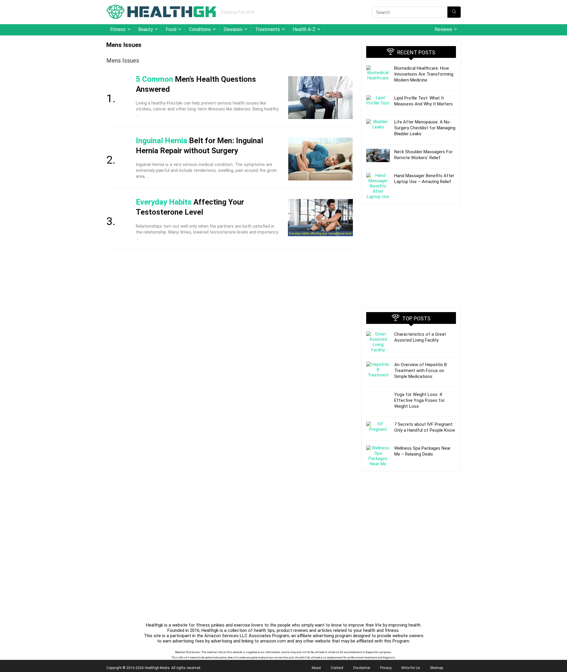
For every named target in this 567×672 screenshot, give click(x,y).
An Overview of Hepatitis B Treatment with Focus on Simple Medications (420, 370)
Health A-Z (304, 29)
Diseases (233, 29)
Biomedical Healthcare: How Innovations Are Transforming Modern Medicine (423, 74)
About (316, 668)
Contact (337, 668)
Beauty (145, 29)
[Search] (454, 12)
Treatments (267, 29)
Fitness (118, 29)
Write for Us (410, 668)
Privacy (386, 668)
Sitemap (436, 668)
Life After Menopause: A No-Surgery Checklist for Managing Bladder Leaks (424, 127)
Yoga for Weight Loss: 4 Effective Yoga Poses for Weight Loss (419, 400)
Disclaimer (361, 668)
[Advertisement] (411, 255)
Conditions (200, 29)
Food (171, 29)
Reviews (443, 29)
